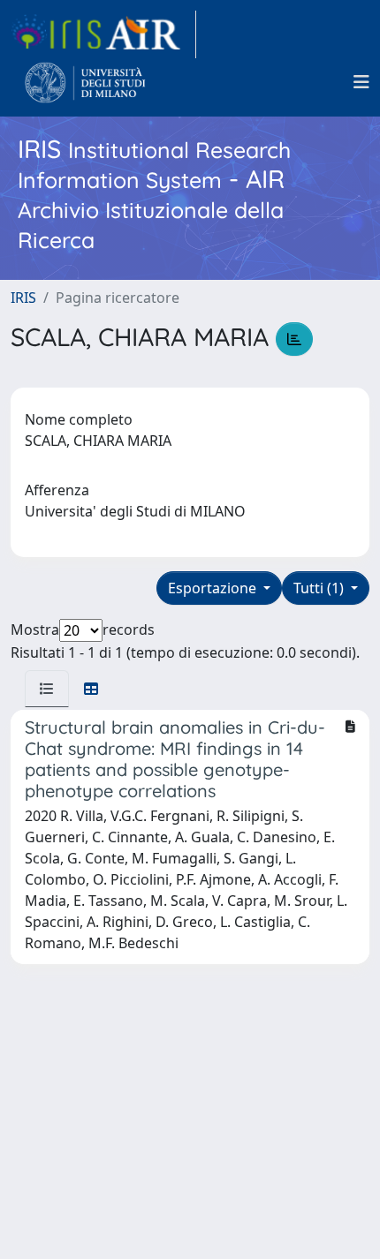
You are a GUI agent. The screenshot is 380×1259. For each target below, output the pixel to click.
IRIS (23, 297)
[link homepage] (103, 34)
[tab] (47, 688)
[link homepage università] (85, 82)
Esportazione (214, 588)
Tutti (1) (320, 588)
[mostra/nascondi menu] (361, 82)
